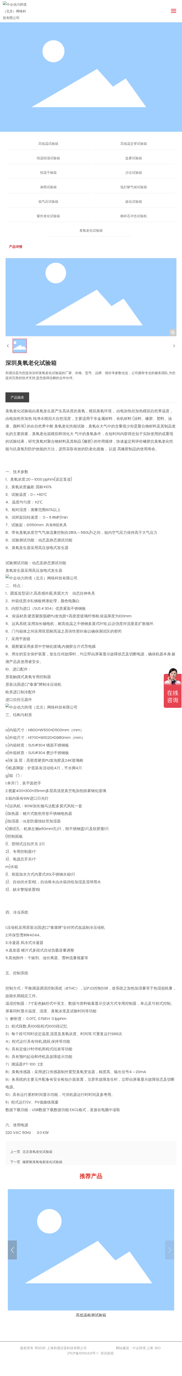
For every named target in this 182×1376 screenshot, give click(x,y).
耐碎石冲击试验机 (133, 216)
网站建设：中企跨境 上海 (134, 1348)
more (91, 1254)
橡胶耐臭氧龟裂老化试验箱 (42, 1162)
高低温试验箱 (48, 143)
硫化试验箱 (133, 201)
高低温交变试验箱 (133, 143)
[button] (12, 1249)
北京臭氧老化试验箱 (37, 1151)
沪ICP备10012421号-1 (82, 1353)
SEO (158, 1348)
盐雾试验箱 (133, 158)
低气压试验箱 (48, 201)
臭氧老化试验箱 (91, 230)
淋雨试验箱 (48, 187)
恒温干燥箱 (48, 172)
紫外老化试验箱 (48, 216)
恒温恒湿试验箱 (48, 158)
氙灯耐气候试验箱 (133, 187)
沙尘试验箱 (133, 172)
